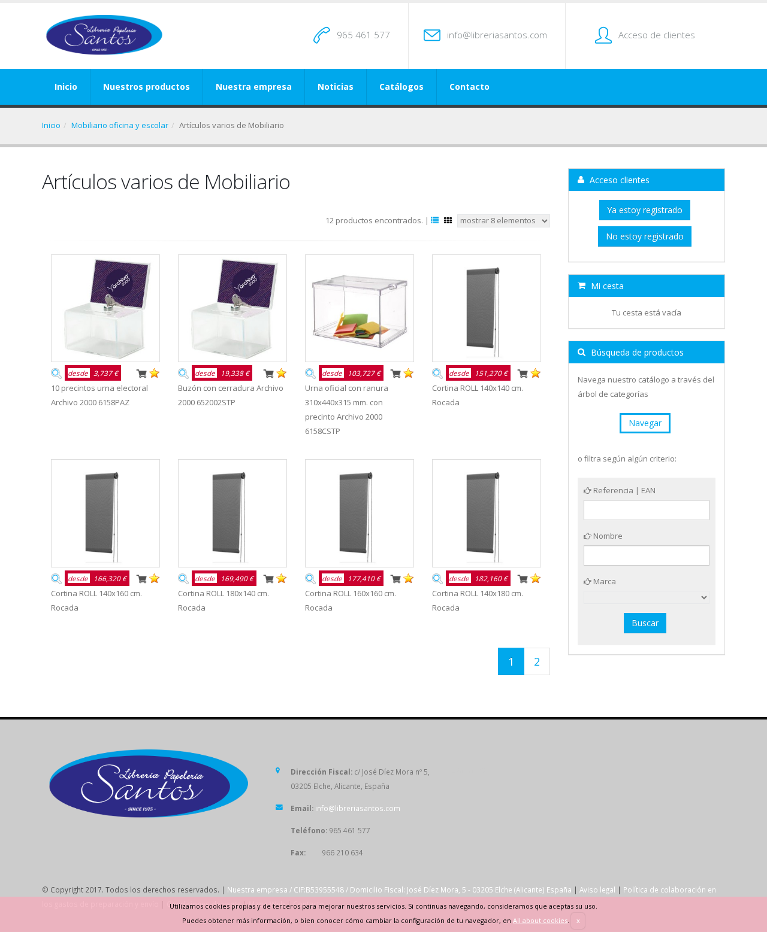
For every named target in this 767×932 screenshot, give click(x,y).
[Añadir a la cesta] (141, 372)
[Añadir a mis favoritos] (154, 372)
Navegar (645, 423)
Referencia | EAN (623, 490)
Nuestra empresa (254, 86)
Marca (603, 581)
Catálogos (401, 86)
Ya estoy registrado (645, 209)
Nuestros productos (146, 86)
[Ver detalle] (56, 372)
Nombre (607, 535)
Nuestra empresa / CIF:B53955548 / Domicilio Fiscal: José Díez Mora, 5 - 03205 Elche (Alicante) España (399, 889)
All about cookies (540, 920)
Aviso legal (597, 889)
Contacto (469, 86)
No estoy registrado (645, 236)
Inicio (66, 86)
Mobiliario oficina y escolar (119, 125)
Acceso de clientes (656, 35)
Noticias (336, 86)
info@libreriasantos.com (497, 35)
